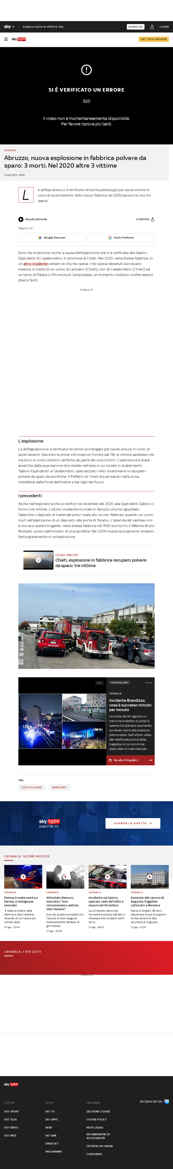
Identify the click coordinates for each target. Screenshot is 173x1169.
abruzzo (59, 787)
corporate (94, 1154)
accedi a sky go (151, 1101)
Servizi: (49, 1102)
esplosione (32, 787)
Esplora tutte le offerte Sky (43, 26)
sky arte (10, 1135)
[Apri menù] (6, 39)
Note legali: (93, 1102)
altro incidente (35, 264)
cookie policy (96, 1119)
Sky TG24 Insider (154, 39)
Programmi (53, 1151)
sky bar (50, 1135)
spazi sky (51, 1143)
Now (48, 1127)
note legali (94, 1127)
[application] (32, 219)
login (164, 26)
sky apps (51, 1119)
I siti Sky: (9, 1102)
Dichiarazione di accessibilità (98, 1136)
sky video (11, 1127)
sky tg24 (10, 1119)
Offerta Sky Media (99, 1146)
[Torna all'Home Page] (19, 39)
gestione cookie (98, 1111)
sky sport (11, 1111)
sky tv (49, 1111)
